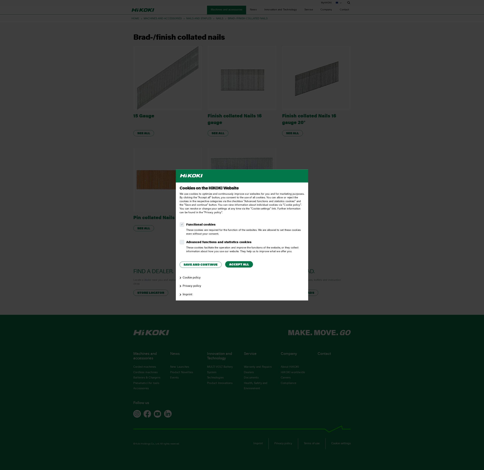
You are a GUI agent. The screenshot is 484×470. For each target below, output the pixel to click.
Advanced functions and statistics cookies (218, 242)
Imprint (187, 294)
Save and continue (201, 264)
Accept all (239, 264)
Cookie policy (192, 277)
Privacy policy (192, 286)
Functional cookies (201, 224)
